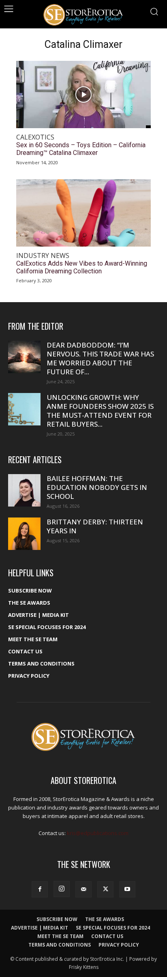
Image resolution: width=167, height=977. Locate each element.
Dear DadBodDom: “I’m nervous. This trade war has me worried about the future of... (100, 358)
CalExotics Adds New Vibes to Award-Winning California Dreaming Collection (81, 267)
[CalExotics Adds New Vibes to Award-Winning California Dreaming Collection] (83, 213)
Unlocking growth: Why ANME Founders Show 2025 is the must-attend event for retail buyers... (100, 411)
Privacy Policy (28, 675)
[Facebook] (40, 889)
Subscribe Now (30, 590)
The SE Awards (29, 602)
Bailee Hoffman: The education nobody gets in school (97, 487)
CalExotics (35, 137)
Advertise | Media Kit (38, 614)
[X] (105, 889)
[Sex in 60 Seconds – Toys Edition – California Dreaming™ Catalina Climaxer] (83, 94)
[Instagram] (62, 889)
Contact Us (25, 651)
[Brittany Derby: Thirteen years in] (24, 533)
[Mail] (83, 889)
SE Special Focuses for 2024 (47, 627)
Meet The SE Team (33, 639)
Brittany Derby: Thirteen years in (95, 526)
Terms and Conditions (41, 663)
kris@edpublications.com (97, 833)
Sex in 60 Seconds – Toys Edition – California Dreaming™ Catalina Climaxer (81, 149)
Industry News (42, 256)
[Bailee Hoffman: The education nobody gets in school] (24, 490)
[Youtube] (127, 889)
